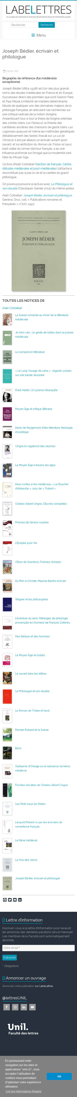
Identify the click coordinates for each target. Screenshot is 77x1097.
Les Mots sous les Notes (30, 803)
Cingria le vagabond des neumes (35, 446)
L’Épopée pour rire (26, 542)
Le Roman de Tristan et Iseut (32, 710)
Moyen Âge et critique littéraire (33, 408)
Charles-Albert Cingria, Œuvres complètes (41, 503)
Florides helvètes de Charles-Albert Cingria (41, 785)
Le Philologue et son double (32, 691)
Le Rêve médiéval (26, 840)
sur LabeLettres (44, 986)
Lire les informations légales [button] (23, 1091)
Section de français (48, 164)
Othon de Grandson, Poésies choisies (38, 561)
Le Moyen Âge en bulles (30, 655)
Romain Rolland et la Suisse (32, 729)
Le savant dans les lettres (30, 673)
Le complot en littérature (30, 351)
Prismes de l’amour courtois (32, 522)
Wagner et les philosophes (31, 599)
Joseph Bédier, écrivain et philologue (37, 878)
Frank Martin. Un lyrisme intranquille (36, 390)
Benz (18, 748)
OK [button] (59, 1076)
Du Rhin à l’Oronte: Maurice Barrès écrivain (40, 580)
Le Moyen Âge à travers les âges (35, 465)
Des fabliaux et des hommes (32, 636)
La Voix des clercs (26, 859)
